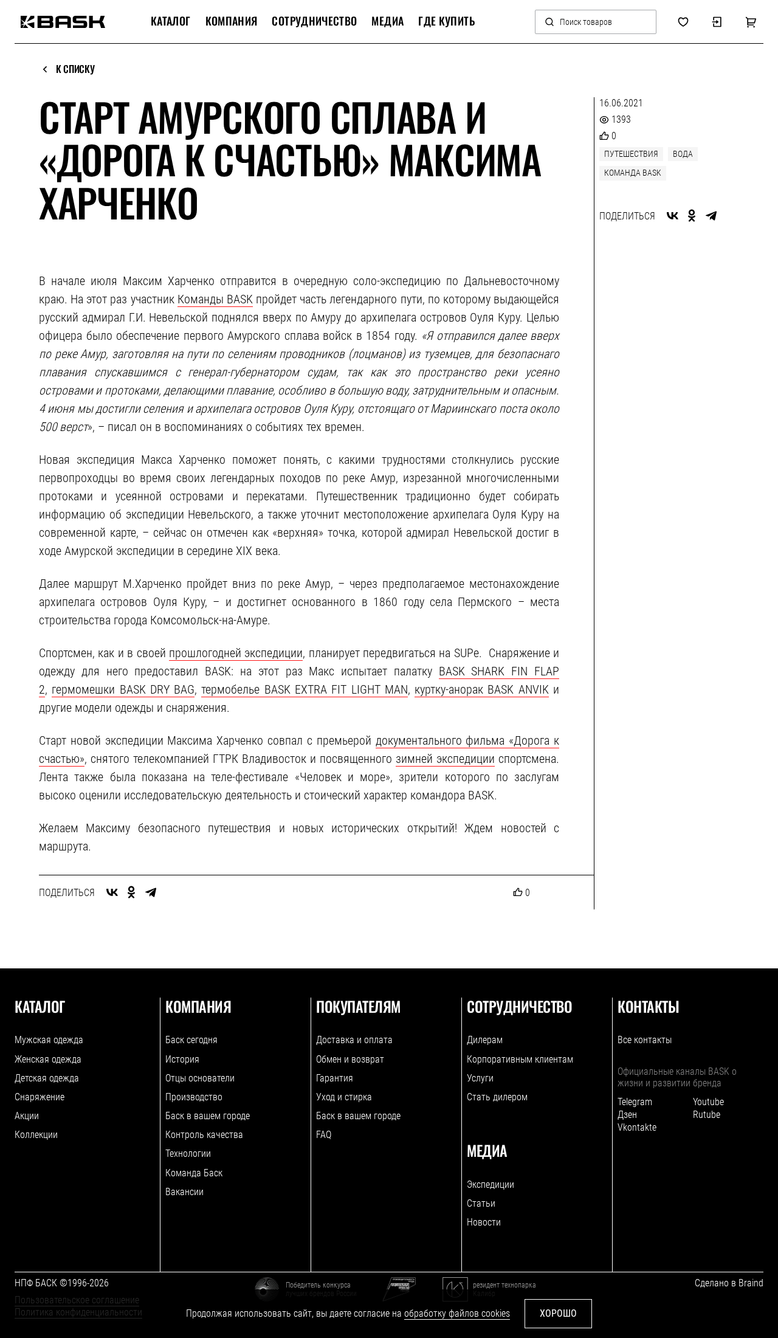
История (182, 1059)
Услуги (480, 1078)
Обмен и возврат (350, 1059)
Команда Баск (193, 1173)
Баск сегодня (191, 1040)
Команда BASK (632, 173)
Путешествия (631, 154)
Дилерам (485, 1040)
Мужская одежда (49, 1040)
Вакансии (184, 1192)
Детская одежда (47, 1078)
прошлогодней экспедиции (236, 653)
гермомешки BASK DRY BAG (123, 689)
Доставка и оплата (354, 1040)
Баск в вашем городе (207, 1116)
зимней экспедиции (445, 758)
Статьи (481, 1203)
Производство (193, 1097)
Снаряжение (39, 1097)
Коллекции (36, 1134)
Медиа (387, 21)
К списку (75, 69)
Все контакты (645, 1040)
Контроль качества (204, 1134)
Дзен (627, 1114)
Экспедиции (490, 1184)
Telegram (635, 1102)
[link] (63, 22)
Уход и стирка (344, 1097)
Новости (484, 1222)
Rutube (706, 1114)
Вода (683, 154)
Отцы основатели (200, 1078)
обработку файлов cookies (457, 1313)
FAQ (323, 1134)
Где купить (446, 21)
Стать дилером (497, 1097)
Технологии (188, 1153)
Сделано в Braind (729, 1283)
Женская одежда (48, 1059)
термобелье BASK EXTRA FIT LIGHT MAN (304, 689)
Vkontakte (637, 1127)
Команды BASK (215, 299)
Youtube (708, 1102)
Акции (27, 1116)
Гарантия (334, 1078)
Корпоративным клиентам (520, 1059)
